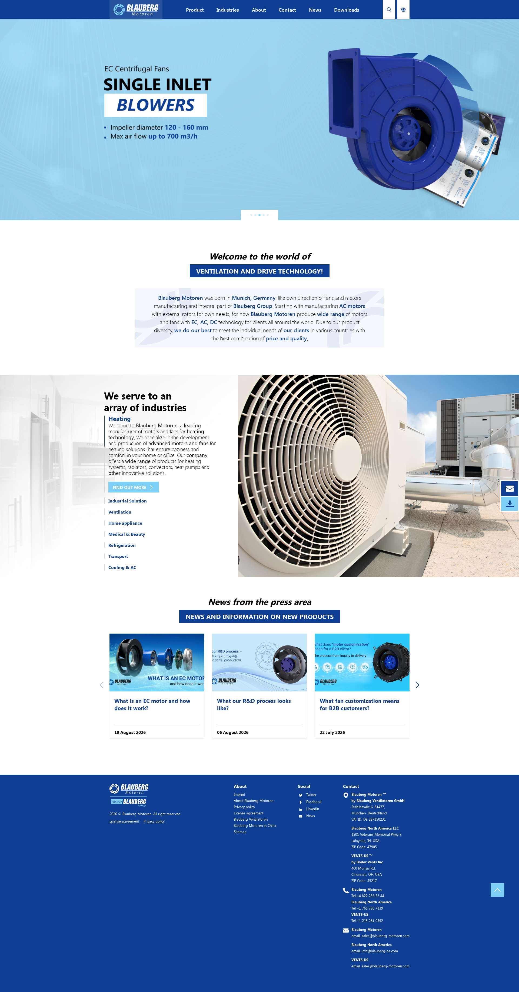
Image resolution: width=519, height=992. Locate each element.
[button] (251, 215)
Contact (287, 9)
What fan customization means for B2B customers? (360, 704)
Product (195, 9)
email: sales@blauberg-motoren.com (380, 932)
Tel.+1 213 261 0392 (367, 917)
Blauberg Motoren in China (255, 825)
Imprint (239, 794)
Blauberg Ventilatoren (251, 819)
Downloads (346, 9)
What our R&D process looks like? (254, 704)
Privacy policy (244, 806)
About (259, 9)
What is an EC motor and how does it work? (152, 704)
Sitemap (240, 831)
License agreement (248, 813)
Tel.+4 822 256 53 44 (367, 892)
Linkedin (312, 808)
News (315, 9)
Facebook (313, 801)
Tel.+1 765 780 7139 (371, 905)
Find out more (130, 487)
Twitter (311, 794)
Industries (228, 9)
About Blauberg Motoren (253, 800)
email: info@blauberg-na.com (374, 947)
